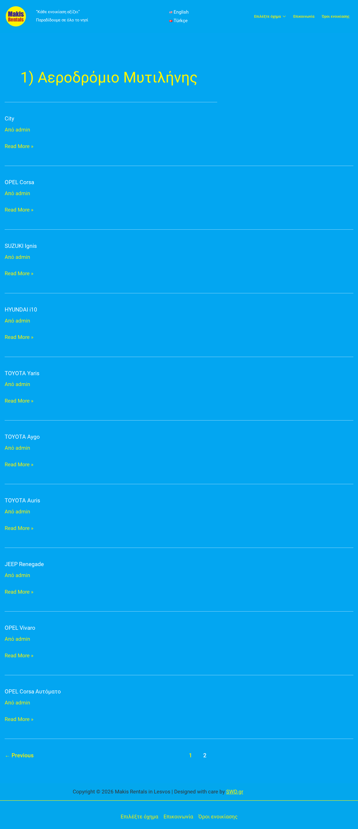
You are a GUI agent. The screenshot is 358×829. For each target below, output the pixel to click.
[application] (283, 16)
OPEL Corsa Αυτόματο (33, 691)
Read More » (19, 145)
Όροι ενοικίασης (218, 817)
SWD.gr (234, 792)
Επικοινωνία (178, 817)
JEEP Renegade (24, 564)
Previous (19, 755)
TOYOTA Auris (22, 500)
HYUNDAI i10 (21, 309)
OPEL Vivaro (20, 628)
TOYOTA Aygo (22, 436)
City (9, 118)
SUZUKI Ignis (21, 246)
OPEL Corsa (19, 182)
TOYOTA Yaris (22, 373)
